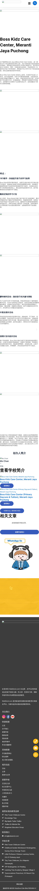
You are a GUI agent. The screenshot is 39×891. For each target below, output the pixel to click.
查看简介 (7, 486)
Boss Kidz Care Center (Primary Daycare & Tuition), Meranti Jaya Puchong (16, 497)
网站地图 (19, 884)
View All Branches (12, 511)
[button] (29, 3)
